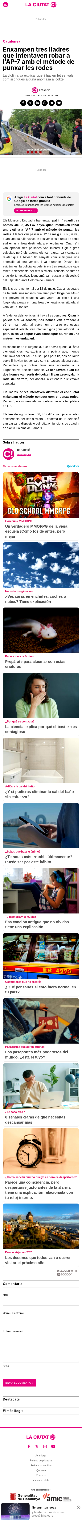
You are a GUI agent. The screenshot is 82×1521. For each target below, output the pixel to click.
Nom (6, 1294)
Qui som (41, 1470)
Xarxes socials (41, 1480)
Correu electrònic (13, 1312)
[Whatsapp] (45, 103)
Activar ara (24, 210)
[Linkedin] (38, 103)
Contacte (41, 1475)
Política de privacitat (41, 1460)
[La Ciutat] (41, 4)
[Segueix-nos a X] (37, 1446)
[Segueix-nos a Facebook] (29, 1446)
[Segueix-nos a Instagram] (45, 1446)
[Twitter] (30, 103)
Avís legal (41, 1455)
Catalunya (11, 41)
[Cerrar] (78, 1507)
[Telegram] (52, 103)
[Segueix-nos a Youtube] (53, 1446)
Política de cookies (41, 1465)
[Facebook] (23, 103)
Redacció (44, 90)
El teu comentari (13, 1331)
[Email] (59, 103)
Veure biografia (24, 454)
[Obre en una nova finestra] (25, 1497)
